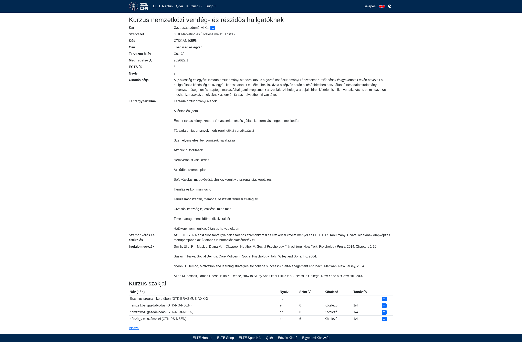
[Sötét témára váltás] (390, 6)
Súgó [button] (209, 6)
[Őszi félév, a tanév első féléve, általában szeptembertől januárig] (182, 54)
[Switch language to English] (382, 6)
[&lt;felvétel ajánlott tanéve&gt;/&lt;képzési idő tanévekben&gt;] (365, 292)
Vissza (134, 328)
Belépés (370, 6)
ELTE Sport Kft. (250, 338)
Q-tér (179, 6)
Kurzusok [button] (193, 6)
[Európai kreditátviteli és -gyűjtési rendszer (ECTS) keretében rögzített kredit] (140, 67)
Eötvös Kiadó (287, 338)
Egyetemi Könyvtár (316, 338)
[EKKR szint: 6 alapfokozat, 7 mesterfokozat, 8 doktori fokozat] (309, 292)
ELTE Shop (225, 338)
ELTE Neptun (163, 6)
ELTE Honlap (202, 338)
